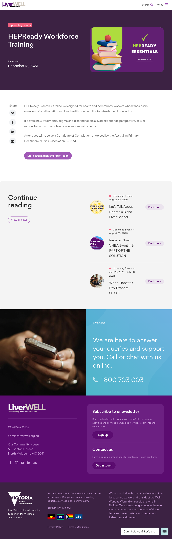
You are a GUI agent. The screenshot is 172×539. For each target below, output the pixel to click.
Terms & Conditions (78, 527)
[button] (162, 5)
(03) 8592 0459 (18, 427)
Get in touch (104, 465)
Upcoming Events (20, 25)
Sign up (103, 435)
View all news (19, 220)
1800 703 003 (122, 380)
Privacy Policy (55, 527)
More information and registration (48, 156)
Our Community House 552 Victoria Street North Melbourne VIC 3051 (26, 449)
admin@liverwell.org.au (23, 436)
